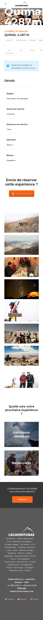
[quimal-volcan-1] (21, 223)
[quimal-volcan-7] (21, 356)
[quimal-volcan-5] (21, 311)
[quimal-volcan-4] (21, 289)
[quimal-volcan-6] (21, 333)
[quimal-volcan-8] (21, 378)
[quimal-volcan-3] (21, 267)
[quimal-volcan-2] (21, 245)
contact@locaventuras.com (21, 591)
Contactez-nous (28, 68)
